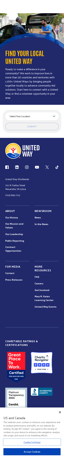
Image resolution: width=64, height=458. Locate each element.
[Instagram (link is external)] (27, 167)
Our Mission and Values (14, 225)
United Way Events (45, 307)
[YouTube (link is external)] (37, 167)
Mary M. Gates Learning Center (44, 298)
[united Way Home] (22, 151)
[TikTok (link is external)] (57, 167)
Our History (11, 217)
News (38, 217)
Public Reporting (14, 241)
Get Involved (42, 290)
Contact (9, 273)
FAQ (37, 277)
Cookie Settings (32, 442)
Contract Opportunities (13, 249)
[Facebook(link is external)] (7, 167)
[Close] (60, 412)
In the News (41, 224)
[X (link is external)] (47, 167)
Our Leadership (14, 234)
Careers (39, 283)
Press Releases (14, 280)
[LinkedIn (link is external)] (17, 167)
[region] (32, 432)
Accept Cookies (32, 452)
